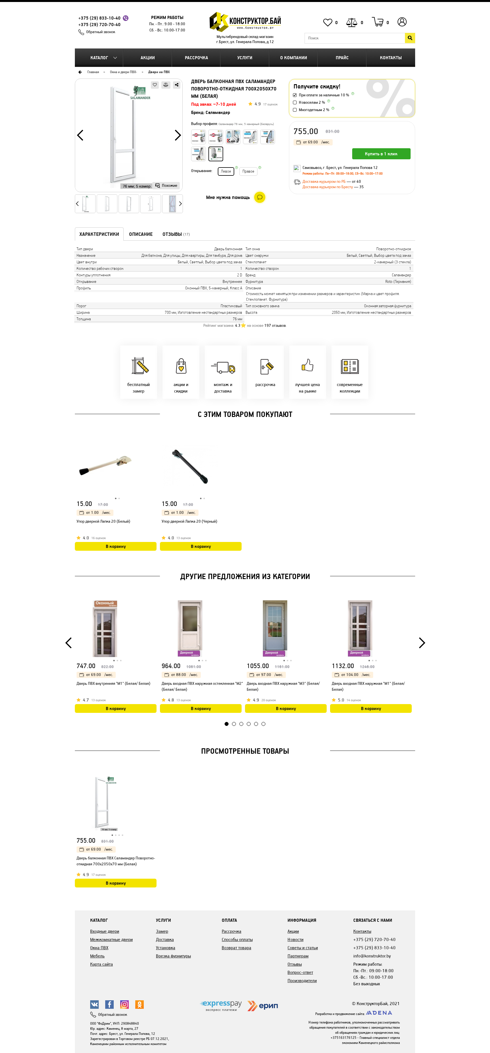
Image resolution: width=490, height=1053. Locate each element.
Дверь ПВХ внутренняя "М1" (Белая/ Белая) (113, 683)
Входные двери (104, 931)
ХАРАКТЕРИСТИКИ (99, 234)
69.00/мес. (316, 142)
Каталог (99, 57)
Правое (248, 171)
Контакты (391, 57)
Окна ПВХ (99, 947)
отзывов (275, 325)
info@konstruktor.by (372, 956)
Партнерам (298, 956)
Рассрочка (196, 57)
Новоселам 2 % (312, 102)
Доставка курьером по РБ (325, 181)
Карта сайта (101, 964)
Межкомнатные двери (111, 939)
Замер (162, 931)
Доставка (165, 939)
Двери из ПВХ (159, 72)
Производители (302, 980)
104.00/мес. (355, 674)
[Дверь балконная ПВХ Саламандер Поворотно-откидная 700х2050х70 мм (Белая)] (128, 137)
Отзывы (295, 964)
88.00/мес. (184, 674)
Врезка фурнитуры (173, 956)
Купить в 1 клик (381, 153)
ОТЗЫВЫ (176, 234)
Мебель (97, 956)
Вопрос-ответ (300, 972)
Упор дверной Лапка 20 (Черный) (189, 521)
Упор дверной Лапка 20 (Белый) (103, 521)
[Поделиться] (176, 85)
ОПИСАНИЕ (141, 234)
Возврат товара (236, 947)
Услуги (244, 57)
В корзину (116, 546)
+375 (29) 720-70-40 (99, 24)
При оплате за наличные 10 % (324, 95)
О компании (293, 57)
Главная (93, 72)
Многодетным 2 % (314, 109)
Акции (148, 57)
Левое (226, 171)
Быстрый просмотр (152, 443)
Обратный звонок (100, 31)
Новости (295, 939)
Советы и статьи (303, 947)
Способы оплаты (237, 939)
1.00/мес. (98, 512)
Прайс (342, 57)
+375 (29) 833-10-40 (99, 18)
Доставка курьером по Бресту (328, 187)
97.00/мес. (269, 674)
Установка (165, 947)
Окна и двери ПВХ (123, 72)
